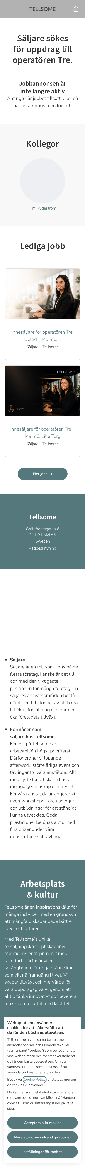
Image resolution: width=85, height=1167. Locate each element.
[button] (76, 9)
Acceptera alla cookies (42, 1122)
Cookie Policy (34, 1079)
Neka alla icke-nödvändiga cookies (42, 1137)
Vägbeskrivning (42, 548)
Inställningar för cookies (43, 1151)
